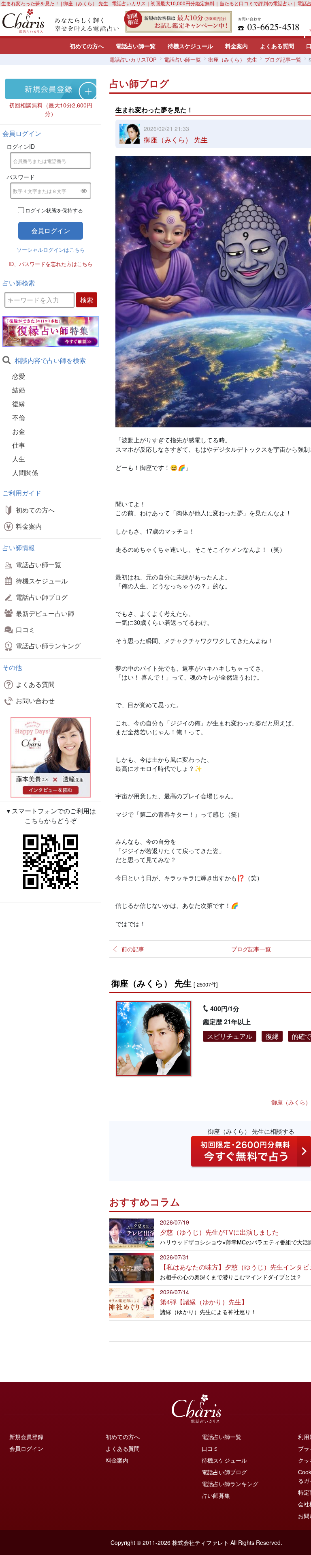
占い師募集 (216, 1495)
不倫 (18, 417)
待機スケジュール (190, 46)
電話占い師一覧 (136, 46)
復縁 (18, 403)
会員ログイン (26, 1448)
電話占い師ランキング (48, 645)
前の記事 (132, 949)
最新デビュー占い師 (45, 613)
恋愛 (18, 376)
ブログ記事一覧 (251, 949)
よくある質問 (277, 46)
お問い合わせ (35, 700)
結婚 (18, 390)
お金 (18, 431)
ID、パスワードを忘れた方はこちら (51, 264)
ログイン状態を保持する (54, 210)
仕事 (18, 445)
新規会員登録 (26, 1437)
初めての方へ (87, 46)
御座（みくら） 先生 (176, 139)
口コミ (25, 629)
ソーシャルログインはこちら (51, 249)
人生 (18, 458)
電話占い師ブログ (42, 597)
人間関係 (25, 472)
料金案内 (236, 46)
